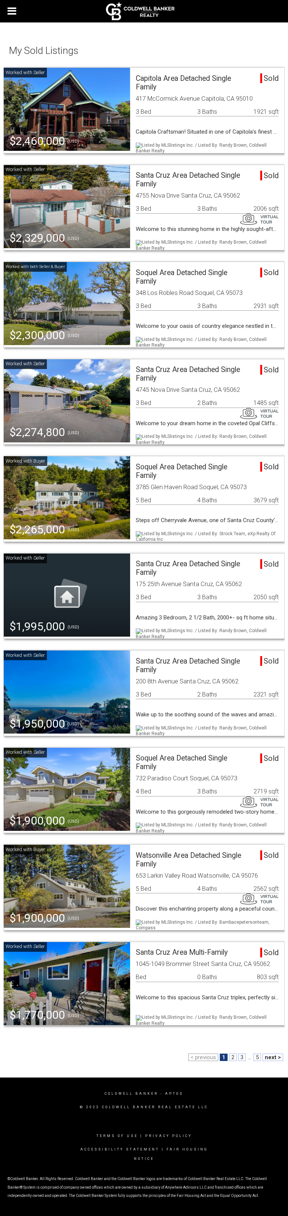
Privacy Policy (168, 1136)
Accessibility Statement (119, 1149)
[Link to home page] (144, 11)
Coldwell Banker (131, 1093)
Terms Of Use (117, 1136)
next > (273, 1057)
